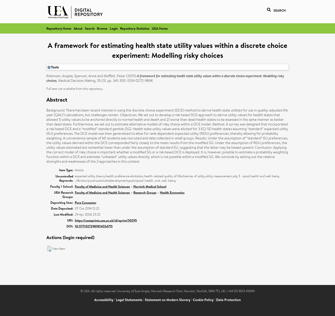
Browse (102, 28)
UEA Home (160, 28)
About (78, 28)
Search (90, 28)
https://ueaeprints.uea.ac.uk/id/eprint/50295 (106, 220)
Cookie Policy (203, 299)
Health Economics (172, 192)
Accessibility (103, 299)
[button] (49, 249)
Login (114, 28)
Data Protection (228, 299)
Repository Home (58, 28)
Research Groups (144, 192)
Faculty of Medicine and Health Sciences (102, 186)
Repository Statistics (134, 28)
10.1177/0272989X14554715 (94, 226)
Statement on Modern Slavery (167, 299)
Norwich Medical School (149, 186)
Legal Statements (129, 299)
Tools (54, 67)
